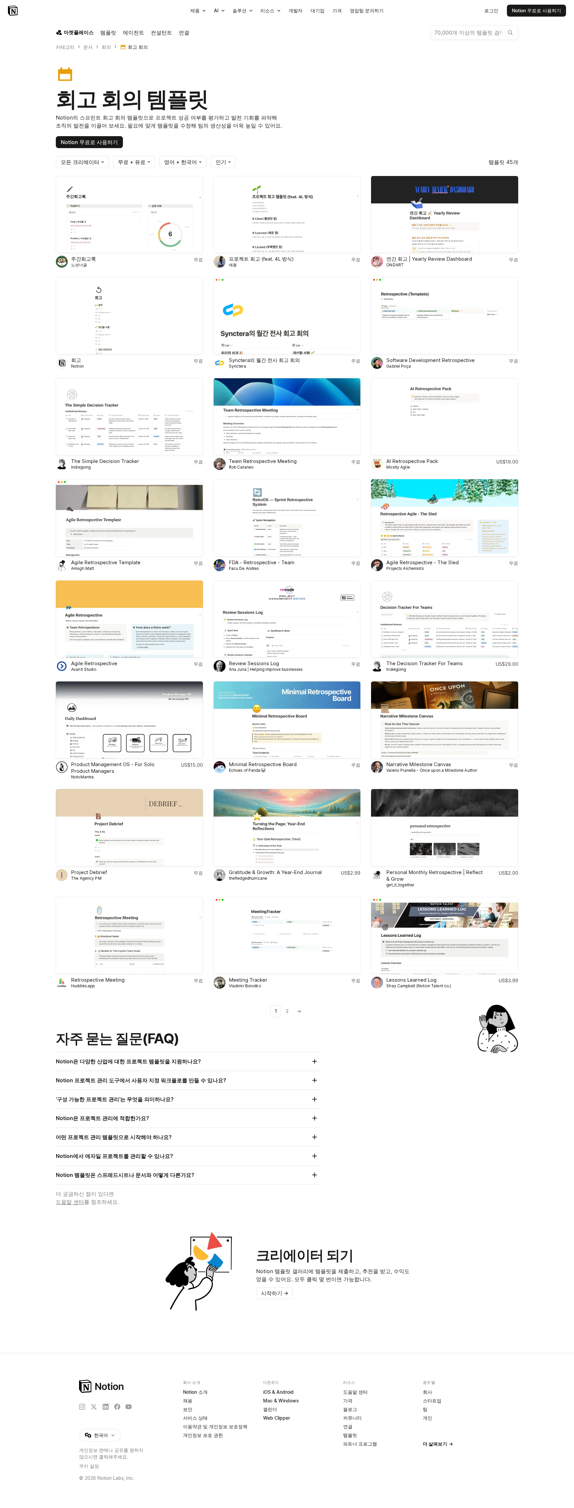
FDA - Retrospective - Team (261, 562)
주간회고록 (83, 259)
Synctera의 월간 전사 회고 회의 (264, 360)
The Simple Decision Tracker (105, 461)
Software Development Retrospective (430, 360)
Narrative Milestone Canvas (418, 764)
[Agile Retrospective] (129, 619)
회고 (76, 360)
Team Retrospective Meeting (263, 461)
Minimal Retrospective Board (263, 764)
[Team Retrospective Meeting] (287, 416)
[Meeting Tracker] (287, 935)
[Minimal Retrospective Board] (287, 719)
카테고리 (65, 47)
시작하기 (274, 1293)
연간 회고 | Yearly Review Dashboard (429, 259)
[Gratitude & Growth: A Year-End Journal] (287, 827)
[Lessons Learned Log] (444, 935)
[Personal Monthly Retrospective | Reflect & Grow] (444, 827)
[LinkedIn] (105, 1406)
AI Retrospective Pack (412, 461)
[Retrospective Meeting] (129, 935)
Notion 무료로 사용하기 (89, 142)
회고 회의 (138, 47)
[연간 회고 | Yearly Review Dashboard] (444, 214)
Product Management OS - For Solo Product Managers (112, 767)
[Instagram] (82, 1407)
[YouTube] (129, 1407)
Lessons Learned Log (411, 980)
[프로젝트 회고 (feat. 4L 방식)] (287, 214)
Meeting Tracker (248, 980)
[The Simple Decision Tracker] (129, 416)
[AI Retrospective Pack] (444, 416)
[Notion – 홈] (13, 10)
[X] (93, 1407)
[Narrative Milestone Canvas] (444, 719)
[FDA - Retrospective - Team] (287, 517)
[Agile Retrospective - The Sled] (444, 517)
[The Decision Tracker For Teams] (444, 619)
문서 (88, 47)
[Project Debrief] (129, 827)
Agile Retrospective (94, 663)
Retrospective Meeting (98, 980)
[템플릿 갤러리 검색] (510, 32)
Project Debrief (89, 872)
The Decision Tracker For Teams (424, 663)
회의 (106, 47)
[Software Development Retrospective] (444, 315)
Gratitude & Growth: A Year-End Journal (275, 872)
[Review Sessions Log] (287, 619)
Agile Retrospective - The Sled (422, 562)
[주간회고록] (129, 214)
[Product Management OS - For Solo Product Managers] (129, 719)
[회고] (129, 315)
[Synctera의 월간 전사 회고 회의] (287, 315)
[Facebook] (117, 1407)
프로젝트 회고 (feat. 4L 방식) (261, 259)
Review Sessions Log (254, 663)
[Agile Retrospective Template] (129, 517)
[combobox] (474, 32)
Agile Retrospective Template (106, 562)
